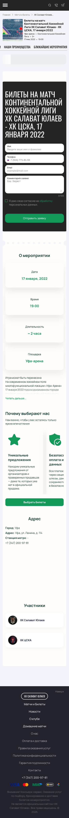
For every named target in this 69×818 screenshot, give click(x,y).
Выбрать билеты (34, 502)
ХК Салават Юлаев (34, 696)
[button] (8, 160)
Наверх (59, 691)
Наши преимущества (17, 47)
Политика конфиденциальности (34, 755)
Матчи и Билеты (34, 704)
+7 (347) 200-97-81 (17, 543)
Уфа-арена (29, 33)
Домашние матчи (34, 726)
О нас (34, 733)
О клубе (34, 719)
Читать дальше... (15, 398)
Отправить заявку (34, 218)
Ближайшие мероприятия (50, 47)
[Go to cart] (63, 5)
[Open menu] (5, 5)
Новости (34, 711)
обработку (45, 201)
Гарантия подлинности (34, 763)
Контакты (34, 770)
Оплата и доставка (34, 741)
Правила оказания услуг (34, 748)
